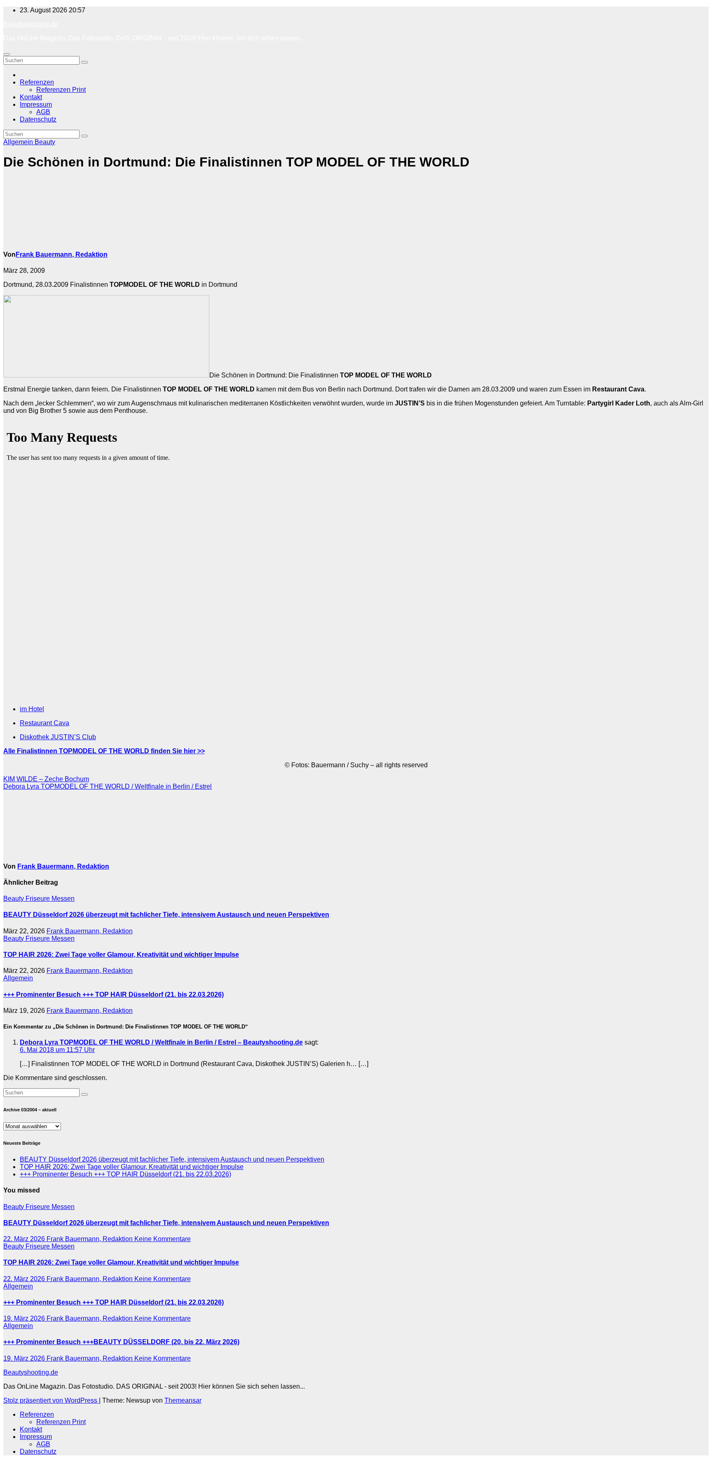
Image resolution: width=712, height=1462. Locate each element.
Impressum (36, 104)
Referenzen (37, 82)
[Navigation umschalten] (6, 54)
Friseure (39, 898)
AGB (43, 111)
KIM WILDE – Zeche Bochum (46, 779)
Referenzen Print (61, 89)
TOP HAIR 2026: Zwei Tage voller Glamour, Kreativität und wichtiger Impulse (121, 954)
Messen (63, 898)
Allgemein (19, 141)
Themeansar (182, 1400)
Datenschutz (38, 119)
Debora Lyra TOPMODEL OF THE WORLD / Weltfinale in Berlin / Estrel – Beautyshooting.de (161, 1042)
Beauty (45, 141)
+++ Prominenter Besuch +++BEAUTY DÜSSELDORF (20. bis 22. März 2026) (121, 1341)
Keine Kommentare (162, 1238)
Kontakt (31, 97)
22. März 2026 (25, 1238)
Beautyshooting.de (30, 24)
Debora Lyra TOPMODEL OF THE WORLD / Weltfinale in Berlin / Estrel (107, 786)
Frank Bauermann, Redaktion (62, 254)
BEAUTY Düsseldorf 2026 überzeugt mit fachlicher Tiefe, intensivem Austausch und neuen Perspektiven (166, 914)
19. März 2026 (25, 1318)
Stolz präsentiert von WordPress (51, 1400)
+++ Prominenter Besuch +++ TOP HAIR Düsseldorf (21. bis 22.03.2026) (113, 994)
